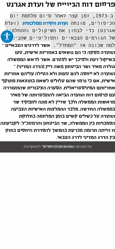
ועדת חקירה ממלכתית (45, 23)
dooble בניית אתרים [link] (57, 146)
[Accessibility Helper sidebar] (7, 37)
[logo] (57, 10)
